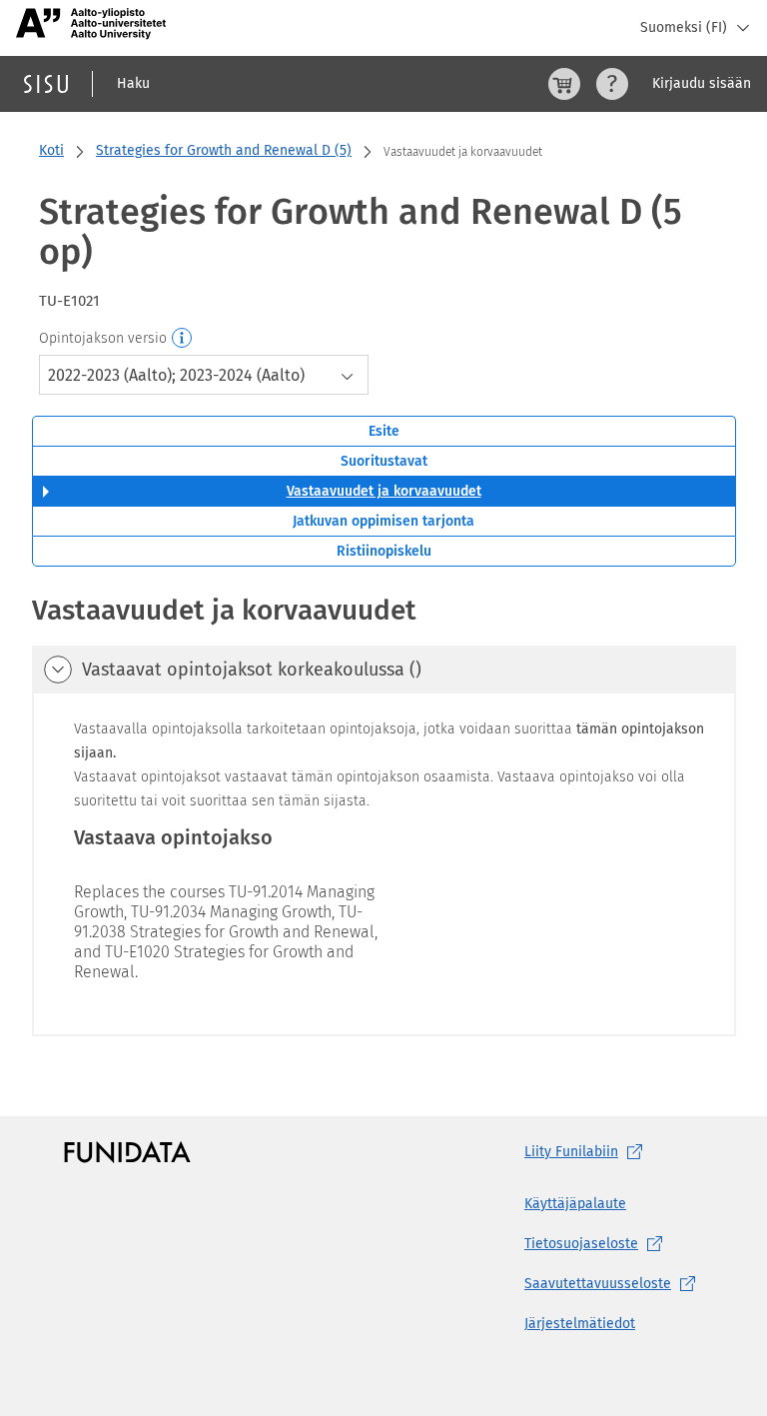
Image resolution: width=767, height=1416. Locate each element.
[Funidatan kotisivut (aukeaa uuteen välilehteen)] (127, 1152)
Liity (571, 1151)
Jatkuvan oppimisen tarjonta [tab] (383, 521)
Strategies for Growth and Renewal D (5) (224, 150)
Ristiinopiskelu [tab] (384, 551)
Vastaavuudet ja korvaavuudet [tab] (384, 491)
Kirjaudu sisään (701, 83)
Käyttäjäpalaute (575, 1203)
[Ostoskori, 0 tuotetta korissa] (564, 84)
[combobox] (204, 375)
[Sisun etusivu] (46, 84)
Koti (51, 150)
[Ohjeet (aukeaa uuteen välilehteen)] (612, 84)
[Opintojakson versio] (183, 339)
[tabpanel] (384, 813)
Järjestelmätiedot (579, 1323)
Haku (133, 83)
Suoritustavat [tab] (384, 461)
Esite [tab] (384, 431)
